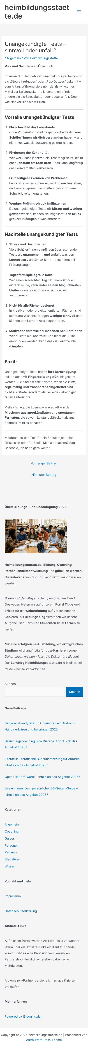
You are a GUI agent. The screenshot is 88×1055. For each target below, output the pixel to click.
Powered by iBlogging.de (23, 1016)
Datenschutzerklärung (21, 911)
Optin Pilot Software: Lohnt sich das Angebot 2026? (42, 777)
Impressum (13, 896)
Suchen (10, 684)
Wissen (10, 866)
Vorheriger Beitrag (44, 463)
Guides (10, 838)
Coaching (12, 831)
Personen (12, 845)
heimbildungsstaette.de (37, 11)
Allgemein (14, 58)
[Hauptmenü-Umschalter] (79, 12)
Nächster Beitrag (44, 474)
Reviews (11, 852)
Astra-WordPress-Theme (44, 1040)
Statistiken (12, 859)
